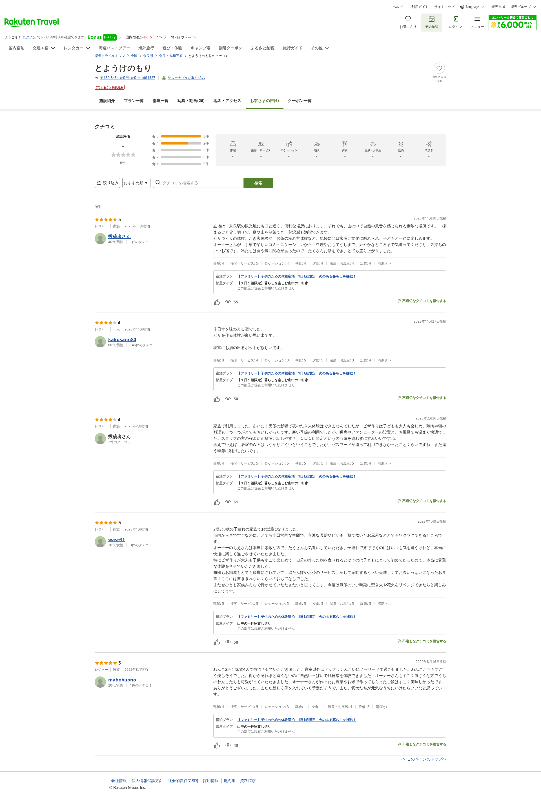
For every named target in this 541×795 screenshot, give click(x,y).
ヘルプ (398, 7)
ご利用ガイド (418, 7)
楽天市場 (498, 7)
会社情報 (119, 780)
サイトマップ (444, 7)
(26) (191, 100)
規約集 (229, 780)
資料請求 (248, 780)
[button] (152, 238)
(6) (264, 100)
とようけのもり (123, 67)
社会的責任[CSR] (183, 780)
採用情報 (211, 780)
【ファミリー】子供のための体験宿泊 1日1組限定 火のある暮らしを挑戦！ (296, 276)
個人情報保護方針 (147, 780)
